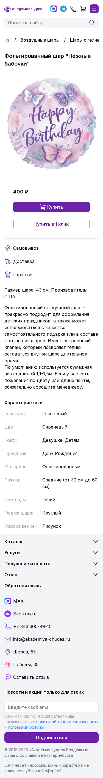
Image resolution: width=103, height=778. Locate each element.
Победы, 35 (25, 664)
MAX (18, 601)
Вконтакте (25, 614)
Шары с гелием (86, 40)
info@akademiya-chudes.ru (41, 639)
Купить (55, 207)
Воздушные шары (40, 40)
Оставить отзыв (31, 677)
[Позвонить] (73, 9)
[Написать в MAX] (53, 9)
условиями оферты (26, 727)
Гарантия (23, 274)
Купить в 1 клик (51, 224)
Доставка (24, 261)
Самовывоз (25, 248)
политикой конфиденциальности (67, 721)
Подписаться (51, 737)
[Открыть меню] (94, 8)
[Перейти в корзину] (83, 9)
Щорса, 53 (24, 652)
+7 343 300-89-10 (32, 626)
